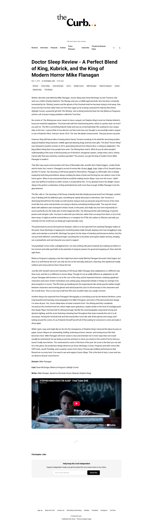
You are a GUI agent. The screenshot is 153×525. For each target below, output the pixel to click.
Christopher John (49, 81)
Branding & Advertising (74, 510)
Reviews (35, 48)
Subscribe (85, 48)
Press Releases (71, 47)
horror (69, 86)
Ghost (73, 519)
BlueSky (86, 510)
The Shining (48, 89)
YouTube (112, 510)
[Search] (114, 48)
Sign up (40, 510)
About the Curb (50, 510)
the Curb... (79, 516)
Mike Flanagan (91, 86)
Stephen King (37, 89)
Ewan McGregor (58, 86)
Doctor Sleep (45, 86)
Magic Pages (87, 519)
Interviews (44, 48)
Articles (63, 48)
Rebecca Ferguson (106, 86)
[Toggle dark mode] (119, 48)
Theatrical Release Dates (99, 47)
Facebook (95, 510)
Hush (89, 168)
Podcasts (54, 48)
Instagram (104, 510)
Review (117, 86)
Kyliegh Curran (78, 86)
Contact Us (60, 510)
